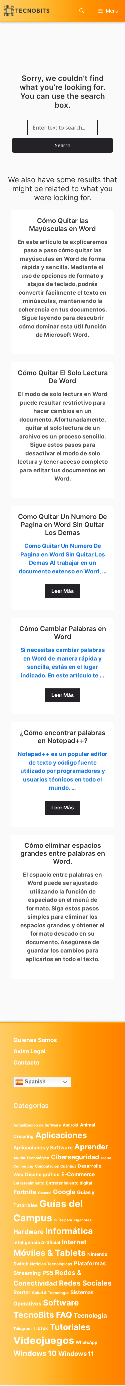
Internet (74, 1242)
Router (21, 1292)
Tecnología (90, 1315)
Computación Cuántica (55, 1166)
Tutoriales (70, 1327)
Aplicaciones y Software (43, 1147)
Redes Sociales (85, 1283)
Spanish (34, 1082)
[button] (82, 11)
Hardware (28, 1231)
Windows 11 (76, 1353)
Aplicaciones (61, 1135)
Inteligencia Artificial (36, 1242)
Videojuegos (43, 1340)
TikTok (40, 1328)
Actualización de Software (37, 1125)
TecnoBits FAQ (42, 1315)
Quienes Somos (35, 1040)
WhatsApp (86, 1342)
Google (64, 1192)
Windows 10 (35, 1353)
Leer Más (62, 591)
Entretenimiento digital (69, 1183)
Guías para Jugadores (72, 1220)
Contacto (26, 1062)
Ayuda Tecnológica (31, 1158)
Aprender (91, 1146)
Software (61, 1302)
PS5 (47, 1272)
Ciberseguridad (75, 1157)
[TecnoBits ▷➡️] (26, 11)
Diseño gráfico (42, 1175)
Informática (69, 1231)
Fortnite (24, 1191)
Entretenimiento (28, 1183)
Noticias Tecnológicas (51, 1264)
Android (70, 1125)
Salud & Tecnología (50, 1292)
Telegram (22, 1328)
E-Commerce (78, 1174)
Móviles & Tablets (49, 1253)
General (44, 1193)
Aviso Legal (29, 1051)
